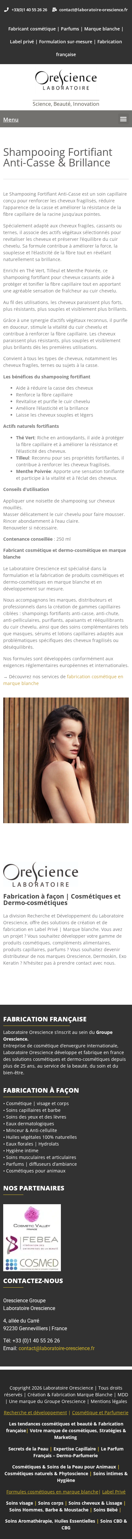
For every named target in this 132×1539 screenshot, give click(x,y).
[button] (123, 119)
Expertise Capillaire (75, 1449)
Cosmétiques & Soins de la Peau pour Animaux (64, 1467)
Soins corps (50, 1503)
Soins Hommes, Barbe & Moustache (48, 1510)
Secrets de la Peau (28, 1449)
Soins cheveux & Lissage (95, 1503)
